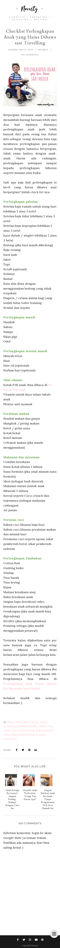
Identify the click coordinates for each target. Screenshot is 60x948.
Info (27, 722)
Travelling (10, 739)
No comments (30, 54)
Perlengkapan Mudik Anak (28, 734)
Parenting (10, 730)
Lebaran (22, 726)
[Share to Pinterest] (29, 750)
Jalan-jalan (39, 722)
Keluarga (9, 726)
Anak (9, 722)
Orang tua (45, 726)
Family (18, 722)
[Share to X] (23, 750)
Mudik (33, 726)
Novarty (34, 945)
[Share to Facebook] (16, 750)
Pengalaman (26, 730)
